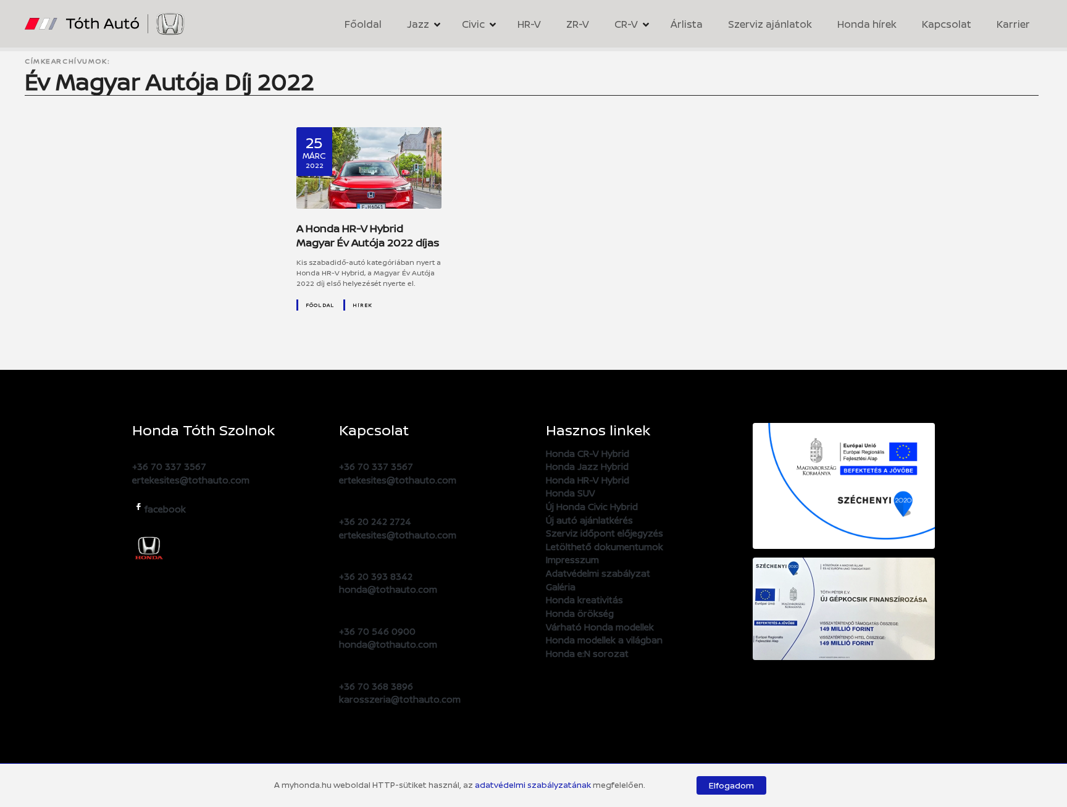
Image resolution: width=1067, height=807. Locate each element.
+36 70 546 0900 (377, 631)
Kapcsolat (946, 24)
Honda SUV (570, 493)
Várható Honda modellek (600, 627)
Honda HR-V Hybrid (587, 480)
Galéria (560, 587)
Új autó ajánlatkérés (589, 520)
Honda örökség (580, 613)
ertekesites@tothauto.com (190, 480)
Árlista (687, 24)
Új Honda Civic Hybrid (592, 506)
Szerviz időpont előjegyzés (604, 533)
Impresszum (572, 560)
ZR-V (577, 24)
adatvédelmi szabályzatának (533, 784)
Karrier (1013, 24)
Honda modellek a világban (604, 640)
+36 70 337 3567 (169, 466)
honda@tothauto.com (388, 589)
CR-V (626, 24)
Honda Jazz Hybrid (587, 466)
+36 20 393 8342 (375, 576)
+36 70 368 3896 (376, 686)
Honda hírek (867, 24)
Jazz (418, 24)
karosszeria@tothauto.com (400, 699)
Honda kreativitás (584, 600)
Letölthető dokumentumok (604, 547)
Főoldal (363, 24)
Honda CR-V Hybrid (587, 453)
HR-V (529, 24)
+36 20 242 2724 (375, 521)
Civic (473, 24)
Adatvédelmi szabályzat (598, 573)
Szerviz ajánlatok (770, 24)
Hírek (362, 304)
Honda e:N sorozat (587, 653)
